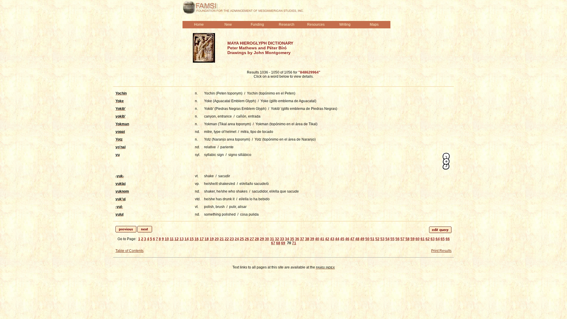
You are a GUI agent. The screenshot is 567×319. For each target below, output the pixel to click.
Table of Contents (129, 251)
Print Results (441, 251)
